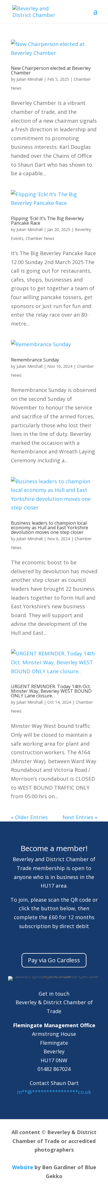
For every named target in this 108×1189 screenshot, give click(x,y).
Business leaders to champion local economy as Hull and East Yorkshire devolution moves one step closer (49, 527)
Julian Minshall (29, 79)
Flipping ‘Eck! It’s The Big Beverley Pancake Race (47, 220)
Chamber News (40, 238)
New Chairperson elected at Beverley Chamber (51, 70)
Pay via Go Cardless (54, 960)
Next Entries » (79, 817)
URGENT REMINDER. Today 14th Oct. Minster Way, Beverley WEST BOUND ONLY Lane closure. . (51, 691)
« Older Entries (29, 817)
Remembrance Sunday (35, 360)
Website (22, 1167)
